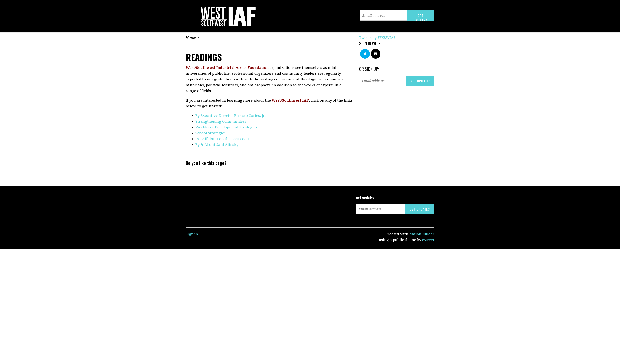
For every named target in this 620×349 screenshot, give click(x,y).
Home (191, 37)
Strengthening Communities (220, 121)
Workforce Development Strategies (226, 127)
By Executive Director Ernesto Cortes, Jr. (230, 115)
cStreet (428, 240)
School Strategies (210, 133)
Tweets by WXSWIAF (377, 37)
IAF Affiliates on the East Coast (222, 139)
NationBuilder (421, 234)
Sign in (192, 234)
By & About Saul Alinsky (216, 145)
